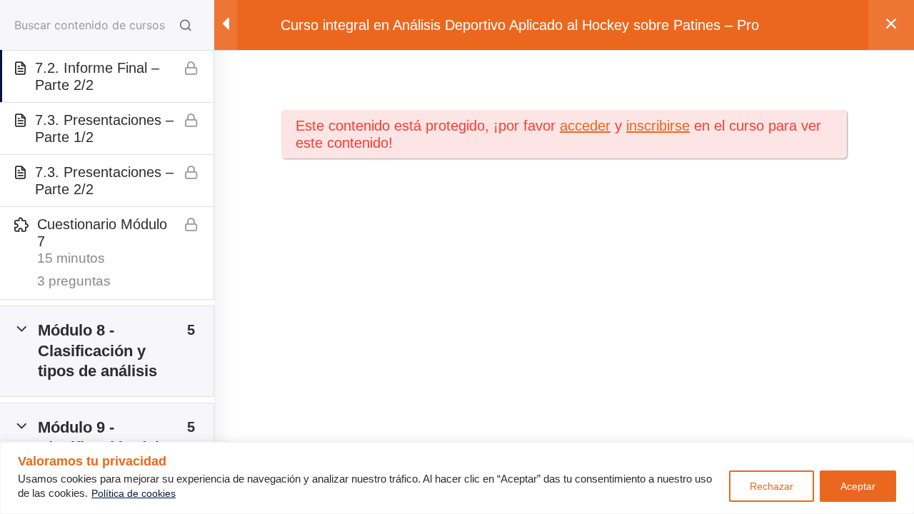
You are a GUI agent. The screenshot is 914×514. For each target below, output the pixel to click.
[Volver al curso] (891, 25)
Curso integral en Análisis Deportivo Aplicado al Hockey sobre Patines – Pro (520, 25)
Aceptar (857, 486)
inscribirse (658, 125)
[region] (457, 478)
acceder (585, 125)
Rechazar (771, 486)
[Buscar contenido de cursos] (186, 25)
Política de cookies (133, 493)
